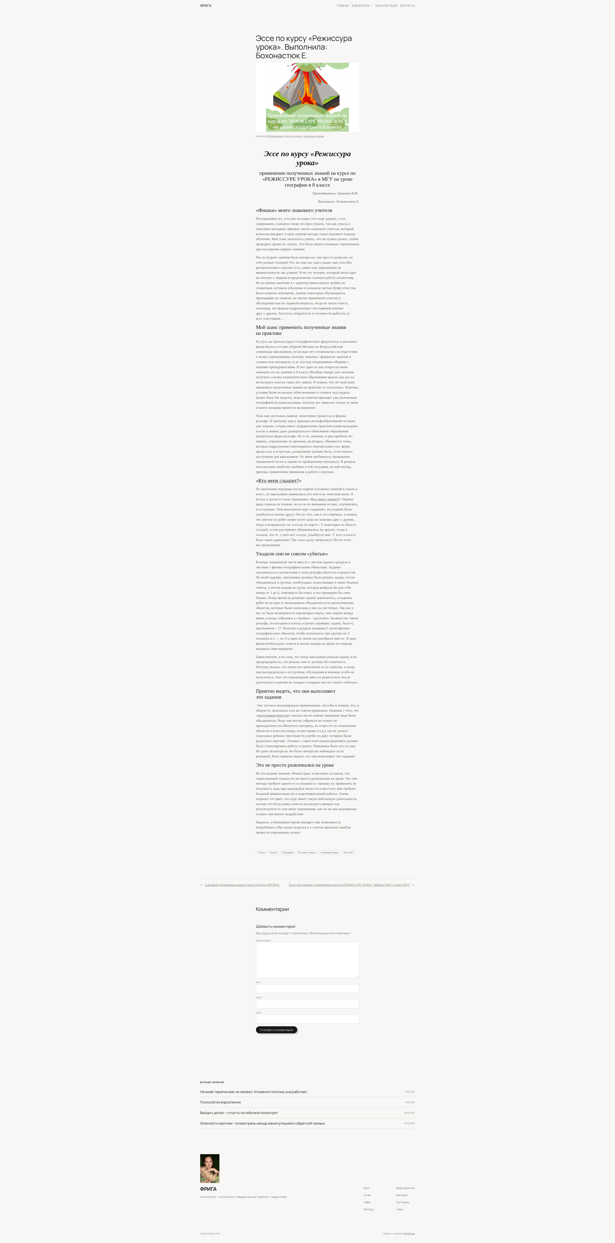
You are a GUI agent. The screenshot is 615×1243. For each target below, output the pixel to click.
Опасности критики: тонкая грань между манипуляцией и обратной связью (262, 1123)
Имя (259, 982)
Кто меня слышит (307, 852)
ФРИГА (206, 5)
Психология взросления (220, 1102)
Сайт (258, 1012)
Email (259, 997)
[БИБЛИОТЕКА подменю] (371, 6)
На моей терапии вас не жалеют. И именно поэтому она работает (254, 1092)
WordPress (409, 1233)
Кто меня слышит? (278, 480)
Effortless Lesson (275, 136)
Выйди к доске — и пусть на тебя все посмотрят (239, 1113)
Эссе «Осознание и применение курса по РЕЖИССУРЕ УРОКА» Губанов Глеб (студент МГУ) (349, 885)
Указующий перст (329, 852)
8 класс (274, 852)
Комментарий (264, 940)
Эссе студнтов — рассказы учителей (305, 136)
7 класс (261, 852)
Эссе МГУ (348, 852)
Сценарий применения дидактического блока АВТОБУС (242, 885)
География (287, 852)
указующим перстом (273, 715)
